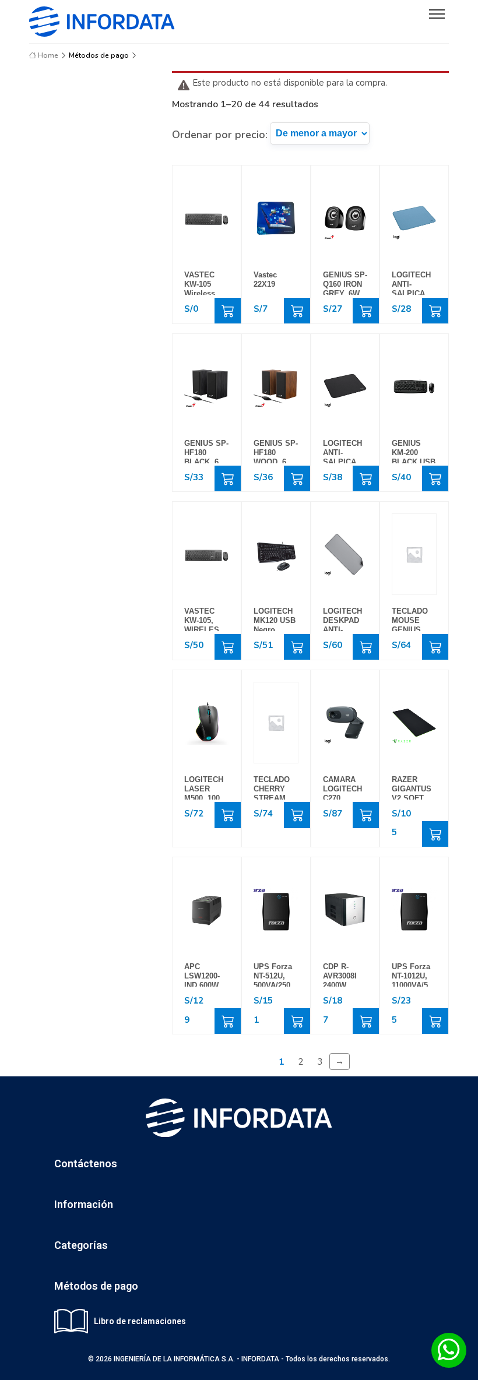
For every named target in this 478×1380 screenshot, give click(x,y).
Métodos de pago (99, 55)
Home (47, 55)
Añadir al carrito (228, 310)
